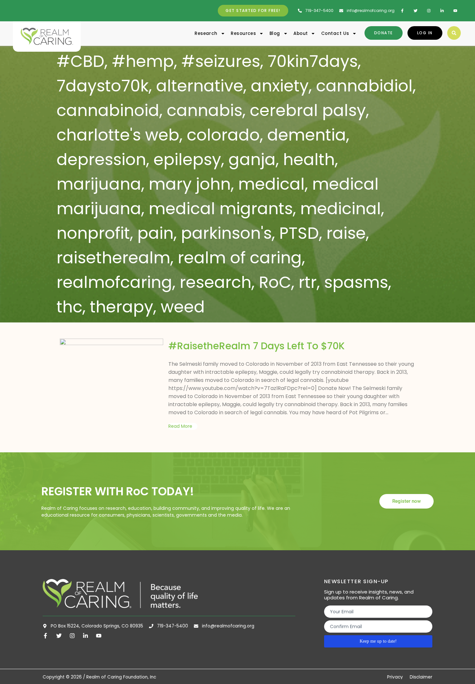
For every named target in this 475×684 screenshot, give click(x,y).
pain (155, 233)
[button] (454, 33)
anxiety (280, 85)
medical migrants (221, 208)
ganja (252, 159)
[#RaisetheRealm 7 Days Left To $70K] (111, 368)
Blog (274, 33)
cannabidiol (364, 85)
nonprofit (93, 233)
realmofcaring (114, 282)
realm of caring (240, 257)
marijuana (99, 184)
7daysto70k (103, 85)
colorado (223, 134)
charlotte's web (118, 134)
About (300, 33)
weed (183, 306)
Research (206, 33)
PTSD (299, 233)
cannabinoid (108, 110)
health (309, 159)
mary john (190, 184)
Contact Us (335, 33)
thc (69, 306)
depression (101, 159)
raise (346, 233)
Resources (243, 33)
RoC (275, 282)
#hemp (143, 61)
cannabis (204, 110)
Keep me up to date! (378, 641)
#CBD (80, 61)
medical (271, 184)
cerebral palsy (308, 110)
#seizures (220, 61)
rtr (308, 282)
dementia (306, 134)
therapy (121, 306)
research (215, 282)
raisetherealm (113, 257)
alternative (199, 85)
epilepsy (187, 159)
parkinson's (226, 233)
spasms (356, 282)
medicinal (340, 208)
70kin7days (313, 61)
